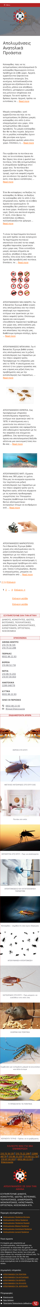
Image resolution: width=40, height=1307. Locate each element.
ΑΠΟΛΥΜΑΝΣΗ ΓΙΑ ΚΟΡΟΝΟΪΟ (15, 1286)
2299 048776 (8, 685)
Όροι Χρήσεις (8, 1300)
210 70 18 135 (8, 645)
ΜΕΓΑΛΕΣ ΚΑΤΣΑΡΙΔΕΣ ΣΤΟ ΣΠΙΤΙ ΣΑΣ (20, 785)
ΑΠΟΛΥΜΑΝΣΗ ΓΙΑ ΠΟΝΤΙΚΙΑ (14, 1274)
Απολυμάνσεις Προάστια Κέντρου (16, 1217)
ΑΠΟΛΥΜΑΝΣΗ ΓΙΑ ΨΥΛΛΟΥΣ (14, 1283)
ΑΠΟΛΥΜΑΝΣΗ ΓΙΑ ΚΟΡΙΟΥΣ (14, 1280)
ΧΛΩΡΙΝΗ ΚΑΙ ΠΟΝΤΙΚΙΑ (20, 1032)
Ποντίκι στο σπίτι (20, 819)
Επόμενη (11, 582)
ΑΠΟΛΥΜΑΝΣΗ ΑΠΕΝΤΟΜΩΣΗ (20, 960)
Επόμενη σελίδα (20, 598)
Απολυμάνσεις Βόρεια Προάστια (16, 1226)
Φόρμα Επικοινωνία (15, 709)
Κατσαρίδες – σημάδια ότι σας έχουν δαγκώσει (20, 926)
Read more (24, 101)
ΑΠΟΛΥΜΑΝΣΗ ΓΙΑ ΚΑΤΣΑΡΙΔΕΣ (16, 1277)
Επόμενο (19, 590)
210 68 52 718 (9, 665)
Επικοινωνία (7, 1162)
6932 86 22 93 (9, 656)
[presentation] (20, 733)
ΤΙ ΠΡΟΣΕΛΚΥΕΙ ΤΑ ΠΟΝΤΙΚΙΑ (20, 1104)
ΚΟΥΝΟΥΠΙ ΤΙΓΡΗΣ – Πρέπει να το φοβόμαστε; (20, 1139)
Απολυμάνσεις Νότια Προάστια (15, 1220)
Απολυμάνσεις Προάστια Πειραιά (16, 1223)
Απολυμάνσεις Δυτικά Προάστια (16, 1232)
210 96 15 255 (9, 674)
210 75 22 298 (9, 648)
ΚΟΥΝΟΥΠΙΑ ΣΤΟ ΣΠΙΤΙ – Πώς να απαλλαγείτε (20, 854)
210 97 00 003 (9, 676)
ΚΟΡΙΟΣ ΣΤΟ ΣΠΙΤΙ (20, 750)
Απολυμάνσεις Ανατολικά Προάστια (17, 1229)
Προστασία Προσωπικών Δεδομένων (17, 1303)
